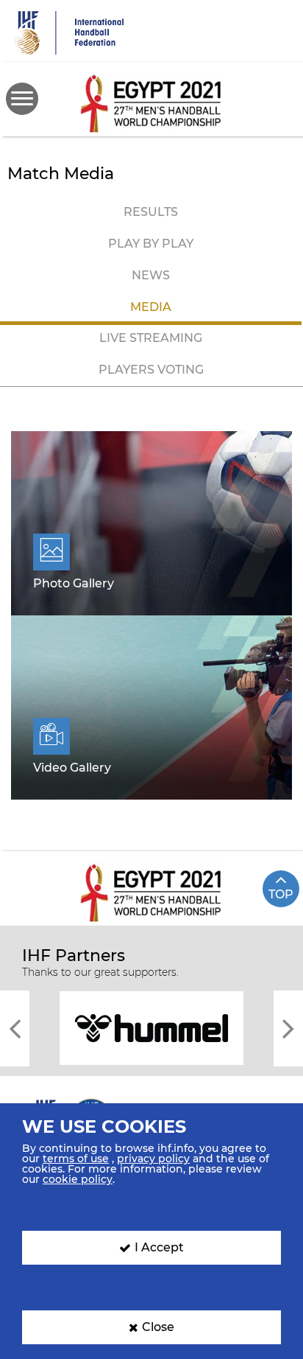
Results (151, 212)
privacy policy (153, 1158)
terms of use (76, 1158)
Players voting (151, 370)
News (151, 275)
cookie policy (78, 1179)
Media (150, 307)
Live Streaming (150, 338)
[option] (151, 1027)
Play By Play (150, 244)
